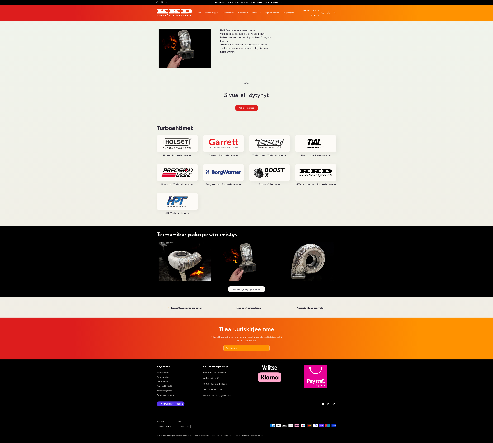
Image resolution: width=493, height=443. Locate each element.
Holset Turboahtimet (175, 155)
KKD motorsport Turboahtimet (314, 184)
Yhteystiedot (163, 372)
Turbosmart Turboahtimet (268, 155)
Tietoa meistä (163, 377)
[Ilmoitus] (281, 2)
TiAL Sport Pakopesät (314, 155)
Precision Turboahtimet (175, 184)
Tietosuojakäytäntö (165, 395)
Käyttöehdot (162, 381)
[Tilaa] (266, 348)
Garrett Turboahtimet (222, 155)
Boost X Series (268, 184)
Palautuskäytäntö (164, 390)
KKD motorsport (169, 436)
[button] (212, 13)
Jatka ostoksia (246, 107)
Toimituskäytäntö (164, 386)
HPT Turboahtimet (176, 213)
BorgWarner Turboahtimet (222, 184)
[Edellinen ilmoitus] (211, 2)
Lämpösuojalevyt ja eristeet (246, 289)
